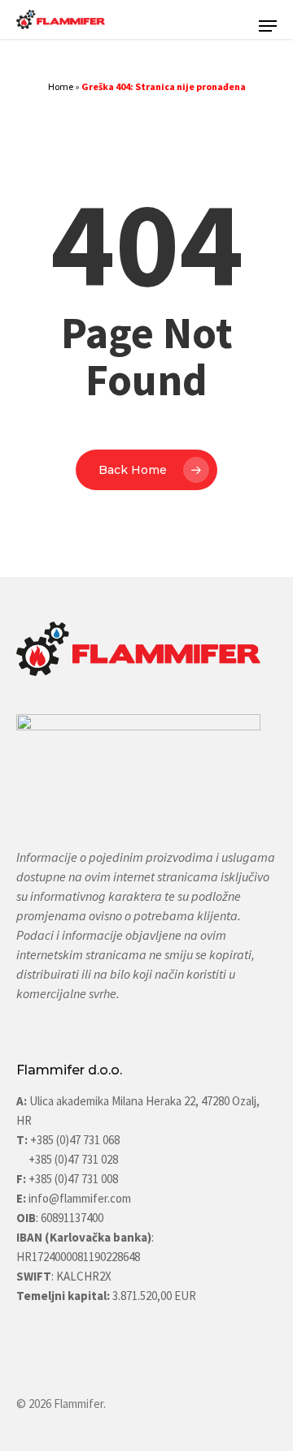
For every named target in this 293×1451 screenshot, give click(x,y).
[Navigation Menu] (268, 26)
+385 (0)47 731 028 (73, 1159)
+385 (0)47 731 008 (72, 1178)
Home (60, 86)
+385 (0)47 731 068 (75, 1139)
